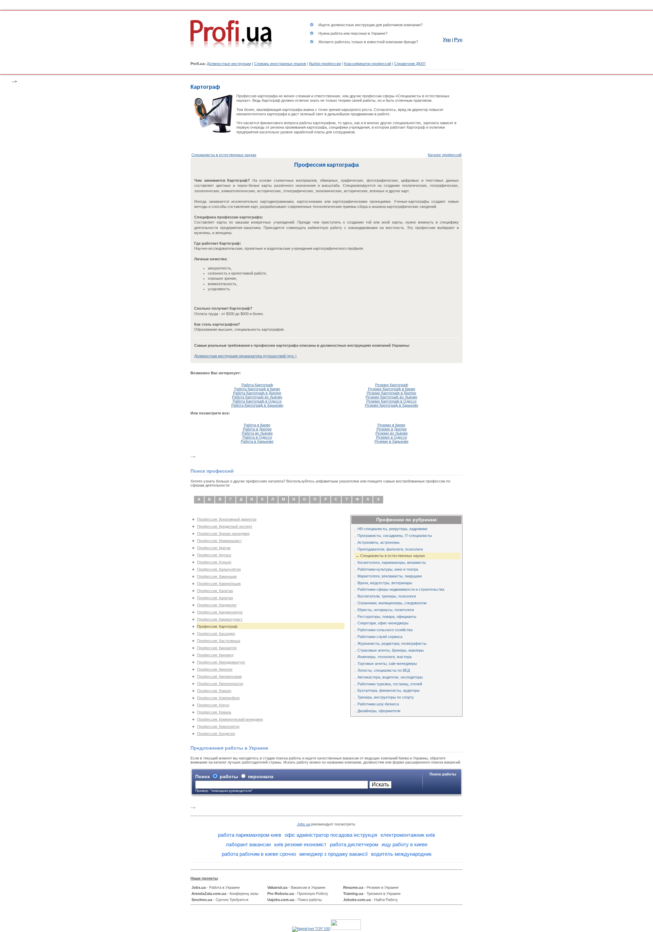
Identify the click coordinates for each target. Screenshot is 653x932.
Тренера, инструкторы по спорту (385, 697)
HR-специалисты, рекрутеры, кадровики (392, 529)
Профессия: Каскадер (216, 634)
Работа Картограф (257, 385)
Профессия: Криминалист (219, 541)
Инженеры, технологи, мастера (384, 657)
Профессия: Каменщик (217, 576)
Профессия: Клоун (213, 705)
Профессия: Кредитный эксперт (224, 526)
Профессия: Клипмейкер (218, 698)
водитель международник (401, 854)
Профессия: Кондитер (216, 734)
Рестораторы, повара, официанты (386, 617)
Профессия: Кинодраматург (221, 662)
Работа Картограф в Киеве (257, 389)
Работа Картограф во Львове (257, 397)
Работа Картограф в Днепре (257, 393)
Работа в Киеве (257, 425)
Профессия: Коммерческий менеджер (230, 719)
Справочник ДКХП (409, 64)
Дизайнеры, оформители (378, 711)
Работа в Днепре (257, 429)
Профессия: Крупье (214, 555)
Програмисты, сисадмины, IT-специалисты (394, 536)
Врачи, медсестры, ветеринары (384, 583)
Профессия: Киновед (215, 655)
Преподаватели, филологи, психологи (390, 549)
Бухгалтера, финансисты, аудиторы (388, 690)
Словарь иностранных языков (280, 64)
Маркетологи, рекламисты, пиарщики (389, 576)
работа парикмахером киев (249, 835)
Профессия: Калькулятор (219, 569)
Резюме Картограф (391, 385)
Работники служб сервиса (379, 637)
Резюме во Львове (391, 433)
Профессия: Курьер (214, 562)
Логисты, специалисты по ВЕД (383, 670)
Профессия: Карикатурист (219, 619)
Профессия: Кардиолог (217, 605)
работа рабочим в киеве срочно (259, 854)
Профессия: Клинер (214, 691)
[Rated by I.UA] (346, 929)
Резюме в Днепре (391, 429)
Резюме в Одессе (391, 437)
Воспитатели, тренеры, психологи (386, 596)
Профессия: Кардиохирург (220, 612)
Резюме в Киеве (391, 425)
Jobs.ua (303, 824)
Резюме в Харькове (391, 441)
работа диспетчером (354, 844)
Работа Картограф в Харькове (257, 405)
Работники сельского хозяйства (385, 630)
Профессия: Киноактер (217, 648)
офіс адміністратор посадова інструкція (331, 835)
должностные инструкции (353, 25)
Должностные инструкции (229, 64)
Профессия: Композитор (218, 726)
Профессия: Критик (214, 548)
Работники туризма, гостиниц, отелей (389, 684)
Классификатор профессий (367, 64)
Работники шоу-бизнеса (378, 704)
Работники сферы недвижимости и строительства (400, 589)
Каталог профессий (445, 155)
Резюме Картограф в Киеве (391, 389)
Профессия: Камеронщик (219, 584)
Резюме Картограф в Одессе (391, 401)
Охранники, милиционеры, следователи (391, 603)
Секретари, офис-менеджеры (382, 623)
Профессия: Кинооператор (220, 684)
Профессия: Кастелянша (218, 641)
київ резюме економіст (300, 844)
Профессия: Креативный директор (226, 519)
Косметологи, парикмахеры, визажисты (391, 562)
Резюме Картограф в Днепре (391, 393)
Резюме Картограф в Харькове (391, 405)
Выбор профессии (325, 64)
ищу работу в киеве (405, 844)
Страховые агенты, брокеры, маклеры (390, 650)
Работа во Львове (257, 433)
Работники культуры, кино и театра (387, 569)
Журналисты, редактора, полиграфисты (391, 643)
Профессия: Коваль (214, 712)
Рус (458, 39)
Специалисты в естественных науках (223, 155)
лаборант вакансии (248, 844)
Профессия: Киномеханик (219, 676)
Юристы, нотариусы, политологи (385, 610)
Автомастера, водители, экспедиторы (390, 677)
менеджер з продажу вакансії (333, 854)
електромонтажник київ (408, 835)
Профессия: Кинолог (215, 669)
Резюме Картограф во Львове (391, 397)
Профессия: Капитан (215, 591)
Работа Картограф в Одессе (257, 401)
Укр (447, 39)
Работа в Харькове (257, 441)
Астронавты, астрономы (378, 542)
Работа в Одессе (257, 437)
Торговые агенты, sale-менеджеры (387, 663)
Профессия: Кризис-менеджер (223, 534)
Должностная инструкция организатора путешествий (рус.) (245, 356)
